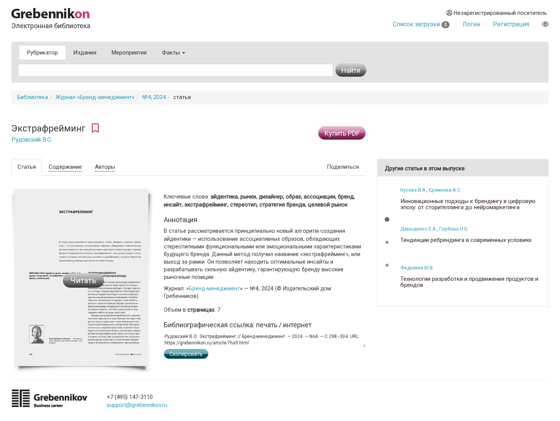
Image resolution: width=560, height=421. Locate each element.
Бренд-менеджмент (214, 288)
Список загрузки (420, 24)
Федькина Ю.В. (417, 268)
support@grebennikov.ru (137, 405)
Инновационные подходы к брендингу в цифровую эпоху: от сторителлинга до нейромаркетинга (468, 204)
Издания (84, 52)
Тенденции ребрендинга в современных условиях (465, 240)
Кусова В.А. (413, 190)
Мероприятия (129, 52)
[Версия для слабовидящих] (545, 24)
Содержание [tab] (65, 166)
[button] (387, 219)
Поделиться (343, 166)
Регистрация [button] (511, 24)
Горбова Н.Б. (454, 229)
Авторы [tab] (105, 166)
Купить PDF (342, 133)
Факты (171, 52)
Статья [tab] (27, 166)
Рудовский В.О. (31, 139)
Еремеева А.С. (445, 190)
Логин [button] (471, 24)
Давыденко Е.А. (418, 229)
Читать (83, 280)
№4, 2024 (154, 97)
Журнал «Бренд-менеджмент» (95, 97)
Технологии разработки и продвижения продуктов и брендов (469, 282)
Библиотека (32, 97)
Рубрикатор (42, 52)
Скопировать (186, 354)
